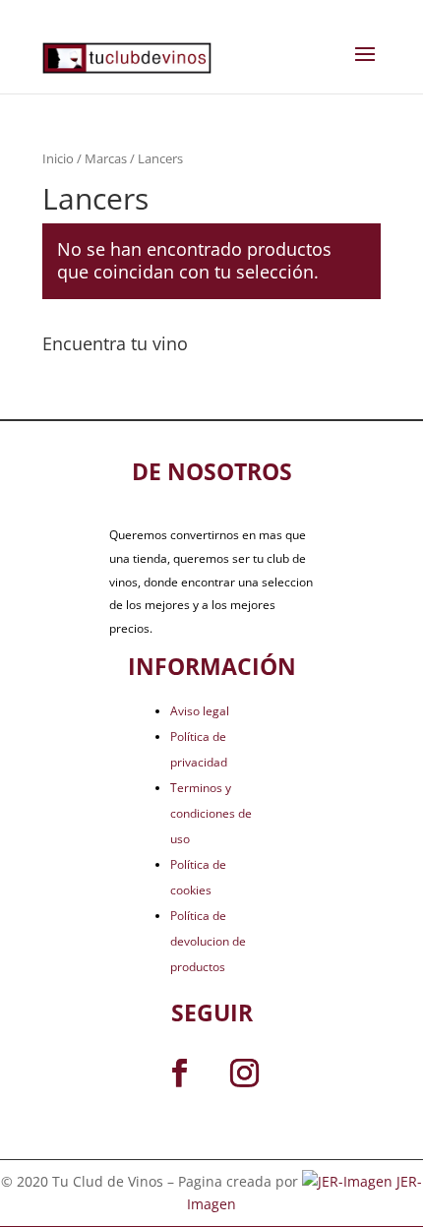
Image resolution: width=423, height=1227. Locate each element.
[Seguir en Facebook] (179, 1073)
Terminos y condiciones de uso (211, 813)
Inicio (58, 158)
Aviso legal (199, 711)
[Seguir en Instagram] (243, 1073)
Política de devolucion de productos (208, 941)
